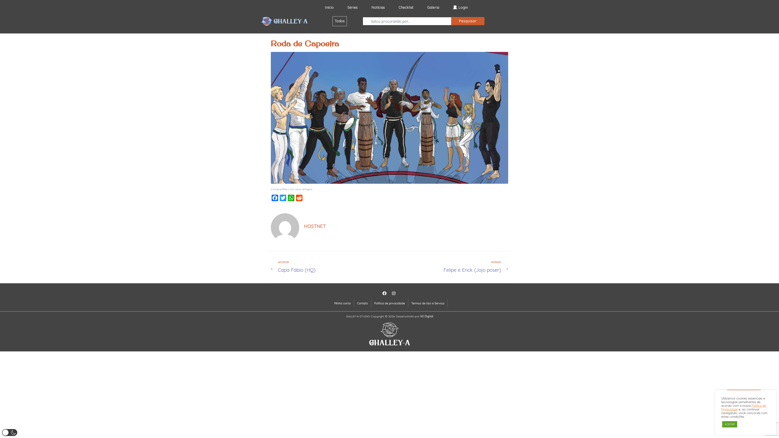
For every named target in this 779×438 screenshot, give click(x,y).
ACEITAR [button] (730, 424)
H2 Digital (426, 316)
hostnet (315, 226)
